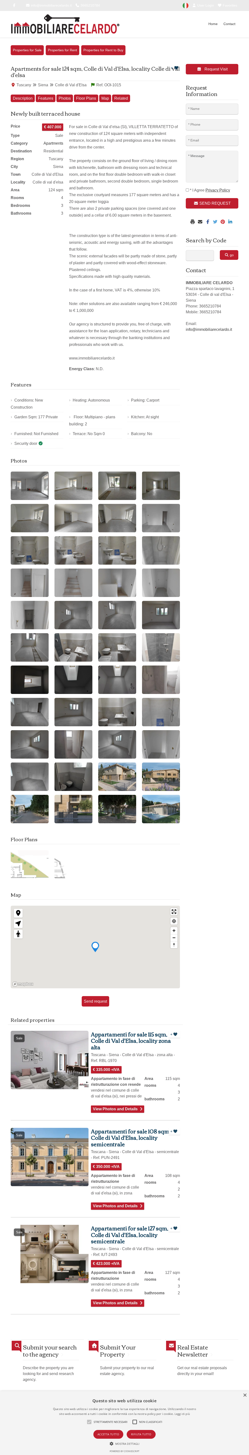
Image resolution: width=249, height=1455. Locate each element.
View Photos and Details (115, 1109)
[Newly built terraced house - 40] (161, 777)
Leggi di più (182, 1414)
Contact (229, 24)
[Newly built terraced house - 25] (30, 680)
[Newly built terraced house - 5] (30, 518)
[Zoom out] (174, 937)
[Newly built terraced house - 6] (73, 518)
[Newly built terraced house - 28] (161, 680)
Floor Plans (86, 98)
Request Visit (216, 69)
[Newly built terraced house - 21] (30, 647)
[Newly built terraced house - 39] (117, 777)
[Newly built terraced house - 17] (30, 615)
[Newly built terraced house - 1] (30, 486)
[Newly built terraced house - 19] (117, 615)
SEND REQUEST (214, 203)
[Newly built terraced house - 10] (73, 550)
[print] (193, 222)
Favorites (229, 5)
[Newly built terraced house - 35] (117, 744)
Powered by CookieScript (124, 1451)
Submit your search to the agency (50, 1350)
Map (105, 98)
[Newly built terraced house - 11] (117, 550)
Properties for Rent (62, 50)
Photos (65, 98)
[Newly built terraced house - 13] (30, 583)
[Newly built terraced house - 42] (73, 809)
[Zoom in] (174, 930)
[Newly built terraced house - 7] (117, 518)
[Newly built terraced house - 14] (73, 583)
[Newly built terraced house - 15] (117, 583)
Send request (95, 1001)
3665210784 (90, 5)
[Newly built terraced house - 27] (117, 680)
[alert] (124, 1423)
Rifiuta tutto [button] (141, 1434)
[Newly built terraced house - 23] (117, 647)
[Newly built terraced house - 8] (161, 518)
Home (213, 24)
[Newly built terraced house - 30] (73, 712)
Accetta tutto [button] (108, 1434)
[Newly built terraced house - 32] (161, 712)
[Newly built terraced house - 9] (30, 550)
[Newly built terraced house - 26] (73, 680)
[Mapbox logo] (23, 984)
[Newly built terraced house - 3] (117, 486)
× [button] (245, 1395)
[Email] (200, 222)
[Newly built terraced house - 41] (30, 809)
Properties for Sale (27, 50)
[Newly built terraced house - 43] (117, 809)
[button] (125, 1443)
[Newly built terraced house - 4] (161, 486)
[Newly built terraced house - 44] (161, 809)
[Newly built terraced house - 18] (73, 615)
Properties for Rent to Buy (103, 50)
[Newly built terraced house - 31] (117, 712)
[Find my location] (174, 921)
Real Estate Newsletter (192, 1350)
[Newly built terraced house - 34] (73, 744)
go (231, 255)
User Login (205, 5)
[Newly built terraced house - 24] (161, 647)
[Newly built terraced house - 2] (73, 486)
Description (23, 98)
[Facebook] (14, 5)
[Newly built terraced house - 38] (73, 777)
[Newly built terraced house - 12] (161, 550)
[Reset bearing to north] (174, 944)
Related (121, 98)
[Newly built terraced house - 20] (161, 615)
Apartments (53, 143)
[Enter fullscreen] (174, 911)
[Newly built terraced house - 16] (161, 583)
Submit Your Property (118, 1350)
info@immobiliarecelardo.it (51, 5)
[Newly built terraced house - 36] (161, 744)
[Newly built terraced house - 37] (30, 777)
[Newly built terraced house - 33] (30, 744)
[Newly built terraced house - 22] (73, 647)
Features (45, 98)
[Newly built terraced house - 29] (30, 712)
